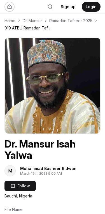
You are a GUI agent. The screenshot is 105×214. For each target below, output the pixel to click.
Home (9, 20)
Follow (23, 185)
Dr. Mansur (32, 20)
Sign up (68, 6)
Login (91, 6)
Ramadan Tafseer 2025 (70, 20)
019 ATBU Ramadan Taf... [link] (27, 28)
